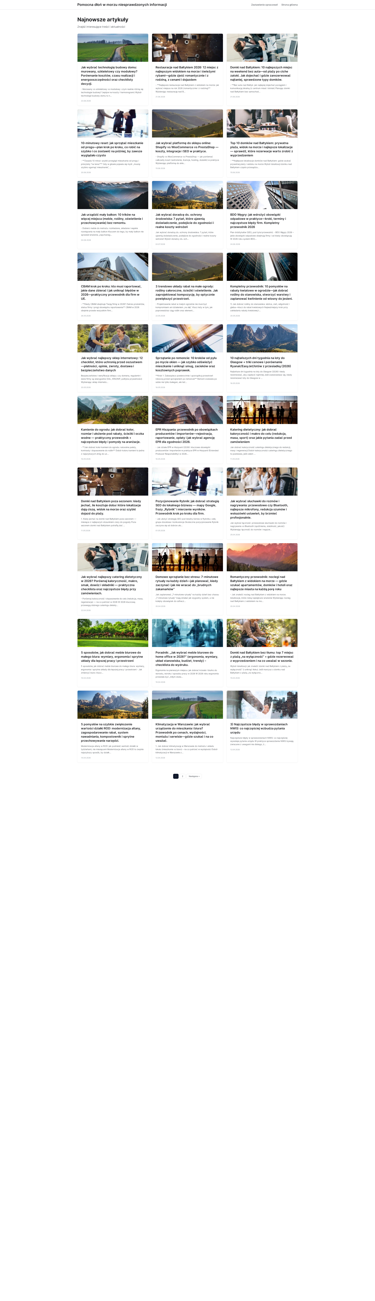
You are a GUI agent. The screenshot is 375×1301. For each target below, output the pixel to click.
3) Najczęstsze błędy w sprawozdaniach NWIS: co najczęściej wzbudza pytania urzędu (259, 728)
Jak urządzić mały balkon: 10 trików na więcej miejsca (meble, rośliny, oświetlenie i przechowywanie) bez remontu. (112, 219)
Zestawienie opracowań (264, 4)
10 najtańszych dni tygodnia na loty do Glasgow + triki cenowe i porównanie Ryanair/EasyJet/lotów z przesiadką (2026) (260, 362)
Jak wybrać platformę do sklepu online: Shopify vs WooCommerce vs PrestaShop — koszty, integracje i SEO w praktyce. (187, 147)
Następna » (194, 776)
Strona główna (289, 4)
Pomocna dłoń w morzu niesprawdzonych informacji (122, 4)
